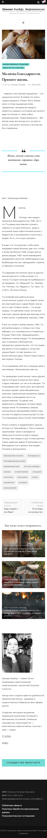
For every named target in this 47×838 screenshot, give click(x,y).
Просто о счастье (13, 68)
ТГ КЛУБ (6, 736)
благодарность (33, 456)
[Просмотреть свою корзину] (43, 2)
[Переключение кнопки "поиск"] (38, 2)
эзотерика (23, 482)
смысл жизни (22, 477)
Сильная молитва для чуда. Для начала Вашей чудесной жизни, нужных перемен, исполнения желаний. (21, 582)
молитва (7, 472)
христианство (9, 482)
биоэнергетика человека (13, 456)
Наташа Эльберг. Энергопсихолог (23, 9)
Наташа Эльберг (18, 84)
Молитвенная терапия (15, 64)
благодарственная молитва (14, 461)
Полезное (9, 545)
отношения (37, 472)
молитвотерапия (21, 472)
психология (8, 477)
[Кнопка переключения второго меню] (3, 2)
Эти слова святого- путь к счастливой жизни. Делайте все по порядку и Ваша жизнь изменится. (23, 551)
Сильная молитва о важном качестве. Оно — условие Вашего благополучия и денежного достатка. (23, 613)
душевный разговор (11, 466)
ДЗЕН (5, 743)
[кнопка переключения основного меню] (23, 23)
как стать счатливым (31, 466)
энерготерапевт (10, 488)
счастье (35, 477)
